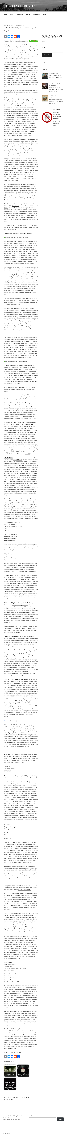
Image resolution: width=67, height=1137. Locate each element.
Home (5, 14)
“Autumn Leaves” (9, 575)
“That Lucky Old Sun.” (24, 889)
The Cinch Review (20, 6)
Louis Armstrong (8, 919)
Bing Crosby (24, 793)
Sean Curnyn (20, 25)
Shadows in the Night (12, 673)
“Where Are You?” (9, 725)
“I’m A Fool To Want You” (23, 367)
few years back (15, 632)
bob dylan (9, 1099)
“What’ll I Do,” (13, 758)
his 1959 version (23, 618)
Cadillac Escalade (24, 194)
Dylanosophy (36, 14)
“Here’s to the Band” (21, 267)
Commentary (20, 14)
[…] (53, 79)
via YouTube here (17, 459)
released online (10, 681)
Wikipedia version (15, 905)
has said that (15, 206)
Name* (43, 41)
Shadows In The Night (10, 66)
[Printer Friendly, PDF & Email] (33, 40)
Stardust (6, 208)
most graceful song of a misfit (20, 605)
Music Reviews (20, 1097)
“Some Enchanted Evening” (11, 636)
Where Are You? (29, 424)
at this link (27, 454)
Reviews (28, 14)
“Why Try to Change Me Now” (19, 603)
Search (11, 14)
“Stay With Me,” (8, 458)
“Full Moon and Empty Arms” (22, 679)
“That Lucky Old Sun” (24, 387)
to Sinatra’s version (30, 729)
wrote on (7, 679)
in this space (7, 469)
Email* (43, 48)
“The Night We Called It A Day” (13, 422)
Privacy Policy (6, 1133)
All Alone (29, 799)
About (44, 14)
